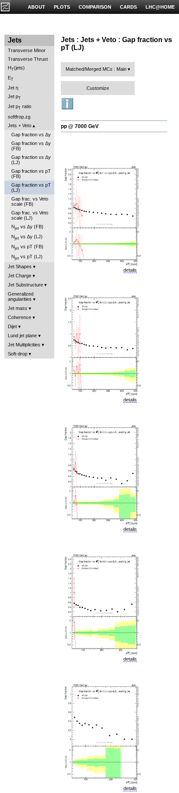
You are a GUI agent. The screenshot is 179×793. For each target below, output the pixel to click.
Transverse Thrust (28, 59)
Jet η (13, 87)
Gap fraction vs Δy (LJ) (31, 160)
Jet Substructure (25, 284)
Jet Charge (19, 275)
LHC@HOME (160, 7)
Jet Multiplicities (24, 344)
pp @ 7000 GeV (80, 126)
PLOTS (62, 7)
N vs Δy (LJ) (27, 237)
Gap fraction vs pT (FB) (31, 173)
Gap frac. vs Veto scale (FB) (29, 201)
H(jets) (16, 68)
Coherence (19, 317)
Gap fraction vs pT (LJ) (31, 187)
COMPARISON (95, 7)
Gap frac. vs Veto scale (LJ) (29, 215)
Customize (97, 88)
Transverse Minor (27, 50)
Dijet (12, 326)
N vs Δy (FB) (27, 227)
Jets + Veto (19, 125)
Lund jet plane (22, 335)
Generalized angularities (20, 296)
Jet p (14, 97)
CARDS (128, 7)
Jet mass (17, 308)
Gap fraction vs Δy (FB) (31, 146)
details (130, 270)
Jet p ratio (19, 107)
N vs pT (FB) (27, 247)
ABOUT (36, 7)
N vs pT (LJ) (27, 257)
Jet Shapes (20, 266)
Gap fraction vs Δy (31, 134)
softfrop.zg (19, 116)
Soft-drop (17, 353)
